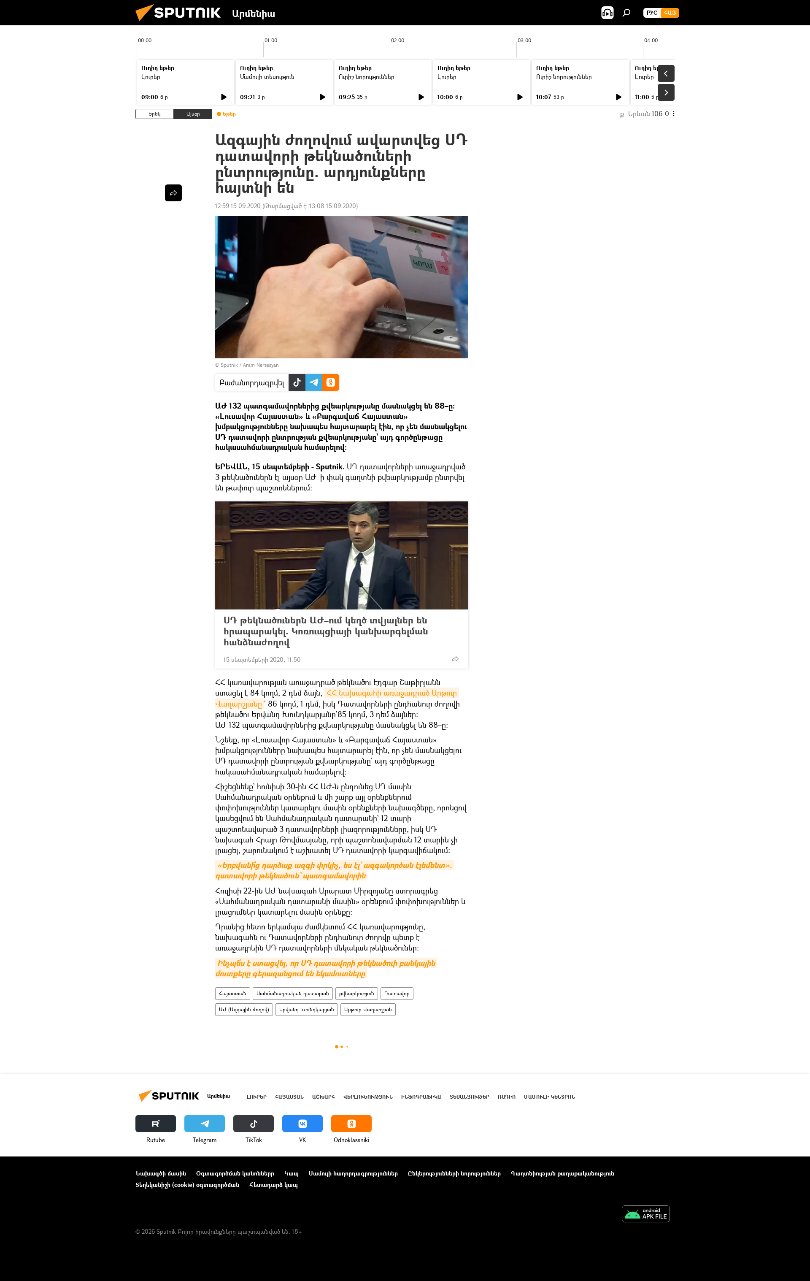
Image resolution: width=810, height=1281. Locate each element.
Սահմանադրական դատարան (292, 993)
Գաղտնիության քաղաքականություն (562, 1173)
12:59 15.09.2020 (238, 206)
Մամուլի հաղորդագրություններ (353, 1173)
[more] (455, 658)
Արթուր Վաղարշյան (368, 1009)
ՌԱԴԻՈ (507, 1096)
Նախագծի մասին (160, 1173)
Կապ (291, 1173)
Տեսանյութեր (469, 1096)
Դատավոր (397, 993)
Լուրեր (150, 77)
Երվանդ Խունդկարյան (306, 1009)
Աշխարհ (323, 1096)
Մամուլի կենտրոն (549, 1096)
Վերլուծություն (368, 1096)
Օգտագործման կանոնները (235, 1173)
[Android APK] (646, 1214)
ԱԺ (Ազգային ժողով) (244, 1009)
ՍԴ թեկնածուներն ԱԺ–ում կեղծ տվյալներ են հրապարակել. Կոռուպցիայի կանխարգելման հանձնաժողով (326, 631)
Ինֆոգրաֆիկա (421, 1096)
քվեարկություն (356, 993)
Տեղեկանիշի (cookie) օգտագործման (187, 1185)
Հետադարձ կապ (273, 1185)
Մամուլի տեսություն (267, 77)
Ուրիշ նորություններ (366, 77)
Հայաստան (232, 993)
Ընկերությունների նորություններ (454, 1173)
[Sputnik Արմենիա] (181, 23)
